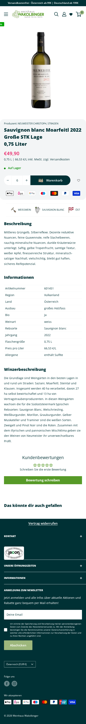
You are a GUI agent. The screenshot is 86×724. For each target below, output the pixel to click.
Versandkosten (60, 159)
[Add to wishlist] (78, 180)
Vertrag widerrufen (43, 523)
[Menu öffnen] (6, 14)
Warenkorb (54, 180)
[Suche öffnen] (56, 14)
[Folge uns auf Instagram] (14, 683)
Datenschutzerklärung (61, 629)
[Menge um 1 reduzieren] (8, 180)
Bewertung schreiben (43, 480)
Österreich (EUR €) (16, 664)
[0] (78, 14)
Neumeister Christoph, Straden (38, 123)
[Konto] (64, 14)
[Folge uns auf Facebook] (7, 683)
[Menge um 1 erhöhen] (26, 180)
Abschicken (18, 645)
